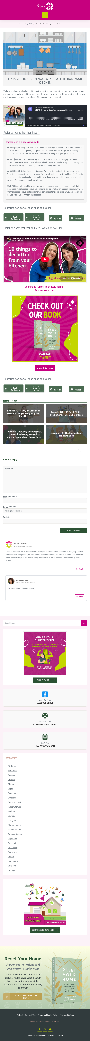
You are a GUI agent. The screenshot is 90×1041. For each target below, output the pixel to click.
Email (9, 507)
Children (11, 779)
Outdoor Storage (15, 834)
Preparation (13, 843)
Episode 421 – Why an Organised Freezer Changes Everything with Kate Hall (23, 413)
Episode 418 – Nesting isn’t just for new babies (66, 434)
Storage (11, 870)
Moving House (14, 825)
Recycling (12, 852)
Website (7, 517)
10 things (12, 766)
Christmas (12, 784)
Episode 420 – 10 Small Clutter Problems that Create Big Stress (66, 413)
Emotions (12, 798)
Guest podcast (14, 802)
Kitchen (11, 811)
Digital (10, 789)
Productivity (13, 847)
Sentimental (13, 861)
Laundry (11, 816)
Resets (11, 857)
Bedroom (12, 775)
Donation (12, 793)
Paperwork (12, 838)
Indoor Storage (14, 807)
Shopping (12, 866)
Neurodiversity (14, 829)
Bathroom (12, 770)
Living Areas (13, 820)
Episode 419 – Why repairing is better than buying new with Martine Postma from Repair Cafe (23, 434)
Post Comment (73, 531)
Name (10, 497)
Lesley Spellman (22, 580)
